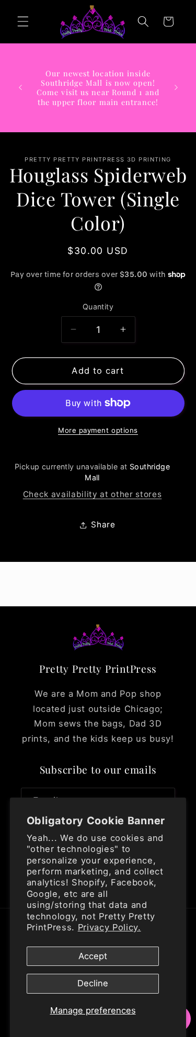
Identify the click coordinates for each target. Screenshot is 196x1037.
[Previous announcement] (20, 87)
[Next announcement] (176, 87)
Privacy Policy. (109, 927)
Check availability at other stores (92, 494)
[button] (23, 21)
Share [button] (103, 524)
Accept (92, 956)
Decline (92, 983)
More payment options (98, 430)
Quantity (98, 306)
